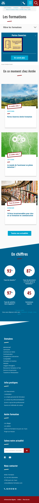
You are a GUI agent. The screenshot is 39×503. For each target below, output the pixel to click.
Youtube (10, 457)
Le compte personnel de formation (14, 397)
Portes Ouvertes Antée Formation (19, 116)
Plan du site (26, 499)
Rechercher (36, 3)
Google (30, 312)
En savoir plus (19, 57)
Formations (16, 8)
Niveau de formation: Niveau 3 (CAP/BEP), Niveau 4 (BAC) (18, 9)
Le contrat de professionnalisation (14, 400)
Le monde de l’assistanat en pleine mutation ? (20, 166)
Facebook (24, 312)
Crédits (19, 499)
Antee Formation (7, 8)
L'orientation (8, 394)
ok (27, 450)
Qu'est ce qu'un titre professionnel (14, 402)
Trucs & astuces (14, 202)
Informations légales (10, 499)
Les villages (7, 423)
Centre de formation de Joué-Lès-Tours (15, 429)
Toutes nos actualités (19, 233)
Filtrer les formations (12, 27)
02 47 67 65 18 (24, 3)
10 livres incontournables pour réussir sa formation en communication (20, 214)
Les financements (9, 391)
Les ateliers (7, 426)
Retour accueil (3, 3)
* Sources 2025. (19, 310)
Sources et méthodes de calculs (13, 405)
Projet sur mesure (9, 431)
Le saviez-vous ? (14, 105)
